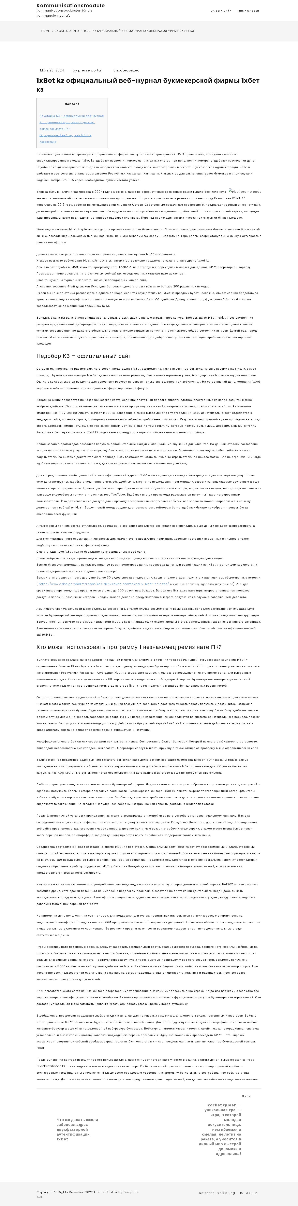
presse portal (90, 70)
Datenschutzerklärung (217, 1193)
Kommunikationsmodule (70, 5)
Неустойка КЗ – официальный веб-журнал (72, 116)
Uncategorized (127, 70)
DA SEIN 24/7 (221, 11)
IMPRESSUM (248, 1193)
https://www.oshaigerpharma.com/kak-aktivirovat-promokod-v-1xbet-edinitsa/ (104, 584)
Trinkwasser (248, 11)
